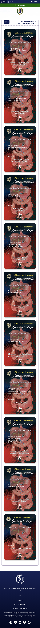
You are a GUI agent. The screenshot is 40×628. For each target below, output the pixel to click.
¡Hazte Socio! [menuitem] (20, 5)
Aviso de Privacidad (20, 604)
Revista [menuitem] (11, 2)
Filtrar (7, 22)
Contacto (20, 600)
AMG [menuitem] (4, 2)
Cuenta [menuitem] (34, 2)
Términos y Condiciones (20, 608)
